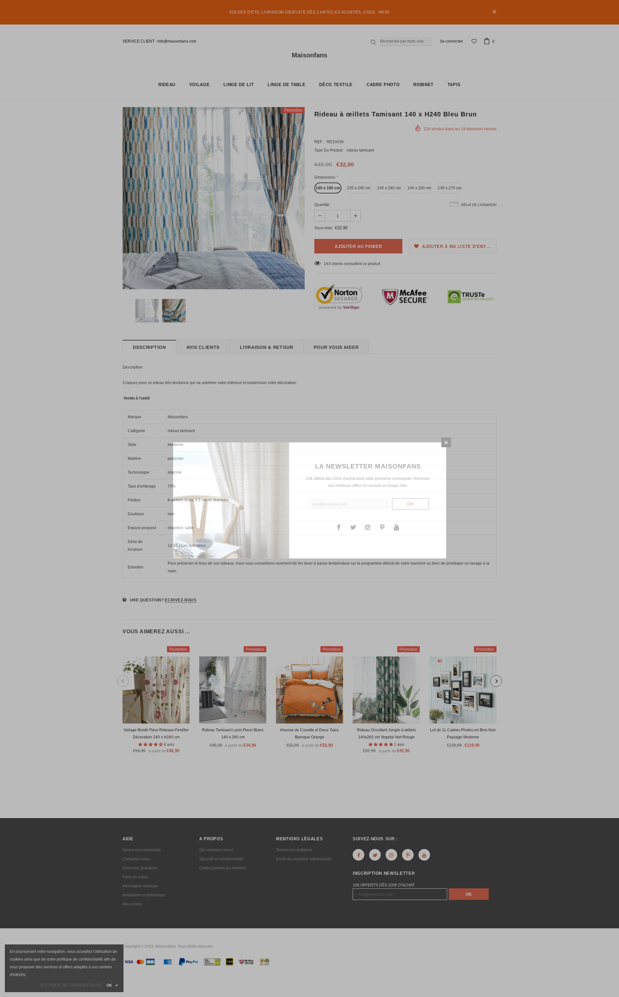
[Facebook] (338, 527)
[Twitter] (353, 527)
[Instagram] (367, 527)
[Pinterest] (382, 527)
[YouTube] (396, 527)
